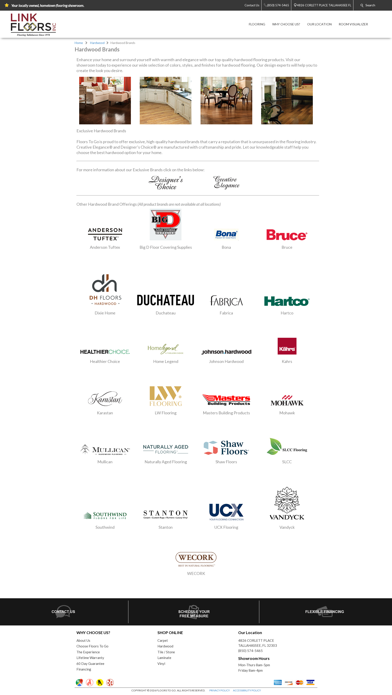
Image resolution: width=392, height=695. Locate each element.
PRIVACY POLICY (219, 690)
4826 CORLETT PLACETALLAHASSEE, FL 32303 (257, 643)
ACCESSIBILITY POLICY (247, 690)
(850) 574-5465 (250, 651)
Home (79, 43)
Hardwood (97, 43)
